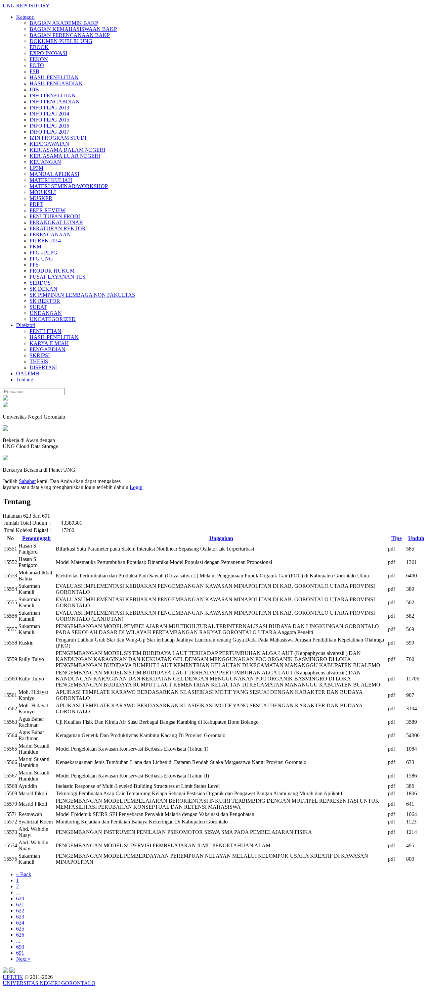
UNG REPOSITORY (26, 5)
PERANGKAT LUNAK (56, 222)
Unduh (416, 538)
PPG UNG (41, 259)
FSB (34, 71)
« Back (23, 874)
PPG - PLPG (43, 252)
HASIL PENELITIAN (54, 77)
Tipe (396, 538)
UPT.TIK (13, 977)
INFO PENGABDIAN (55, 101)
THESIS (39, 361)
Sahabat (27, 481)
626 (20, 935)
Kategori (25, 17)
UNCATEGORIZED (53, 319)
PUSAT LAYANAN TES (57, 277)
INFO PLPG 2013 (49, 107)
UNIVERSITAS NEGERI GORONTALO (49, 983)
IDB (34, 89)
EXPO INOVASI (48, 53)
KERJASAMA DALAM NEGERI (67, 150)
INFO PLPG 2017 (49, 132)
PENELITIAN (45, 331)
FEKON (39, 59)
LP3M (36, 168)
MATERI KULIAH (51, 180)
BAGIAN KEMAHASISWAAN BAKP (73, 29)
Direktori (25, 325)
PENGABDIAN (48, 349)
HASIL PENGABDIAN (56, 83)
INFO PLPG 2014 (49, 113)
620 (20, 898)
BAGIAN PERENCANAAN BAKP (70, 35)
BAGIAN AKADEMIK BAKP (64, 23)
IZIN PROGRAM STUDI (58, 138)
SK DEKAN (43, 289)
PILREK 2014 (45, 240)
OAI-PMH (27, 373)
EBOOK (39, 47)
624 (20, 923)
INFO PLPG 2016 (49, 126)
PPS (34, 265)
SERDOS (40, 283)
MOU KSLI (43, 192)
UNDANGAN (46, 313)
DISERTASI (43, 367)
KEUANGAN (45, 162)
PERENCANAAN (50, 234)
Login (136, 487)
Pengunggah (36, 538)
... (18, 892)
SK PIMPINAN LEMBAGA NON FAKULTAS (82, 295)
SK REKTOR (45, 301)
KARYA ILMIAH (49, 343)
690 (20, 947)
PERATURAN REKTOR (58, 228)
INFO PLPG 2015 (49, 120)
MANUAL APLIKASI (54, 174)
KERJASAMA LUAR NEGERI (65, 156)
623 (20, 916)
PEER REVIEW (48, 210)
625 (20, 929)
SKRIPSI (40, 355)
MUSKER (41, 198)
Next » (23, 959)
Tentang (24, 379)
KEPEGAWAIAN (49, 144)
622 (20, 910)
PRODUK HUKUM (52, 271)
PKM (35, 246)
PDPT (36, 204)
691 (20, 953)
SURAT (38, 307)
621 (20, 904)
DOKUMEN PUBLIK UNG (61, 41)
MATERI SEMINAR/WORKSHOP (69, 186)
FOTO (37, 65)
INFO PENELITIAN (53, 95)
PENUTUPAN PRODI (55, 216)
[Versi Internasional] (5, 398)
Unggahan (221, 538)
